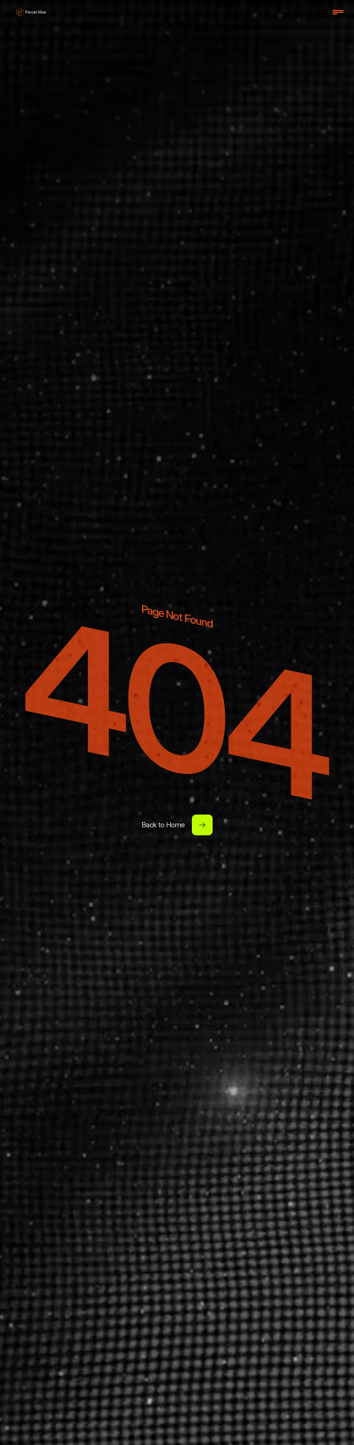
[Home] (31, 12)
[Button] (202, 825)
